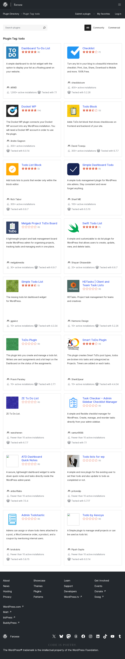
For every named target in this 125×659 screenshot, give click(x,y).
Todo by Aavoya (93, 515)
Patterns (38, 596)
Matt (7, 612)
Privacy (7, 596)
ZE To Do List (30, 398)
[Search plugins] (44, 28)
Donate (100, 591)
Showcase (39, 580)
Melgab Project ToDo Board (39, 223)
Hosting (7, 591)
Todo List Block (31, 164)
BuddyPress (11, 622)
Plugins (37, 591)
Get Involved (102, 580)
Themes (38, 586)
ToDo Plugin (29, 340)
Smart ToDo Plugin (94, 340)
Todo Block (89, 106)
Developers (70, 591)
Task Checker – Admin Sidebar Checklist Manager (99, 400)
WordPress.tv (73, 596)
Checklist (88, 48)
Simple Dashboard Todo (98, 164)
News (6, 586)
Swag (99, 596)
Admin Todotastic (33, 515)
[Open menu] (120, 4)
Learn (67, 580)
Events (98, 586)
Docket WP (28, 106)
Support (68, 586)
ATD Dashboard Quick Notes (31, 458)
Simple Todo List (32, 281)
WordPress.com (13, 606)
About (6, 580)
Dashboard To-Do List (35, 48)
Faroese (14, 636)
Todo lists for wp (93, 456)
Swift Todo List (92, 223)
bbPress (9, 617)
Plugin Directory (11, 13)
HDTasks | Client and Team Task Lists (95, 283)
